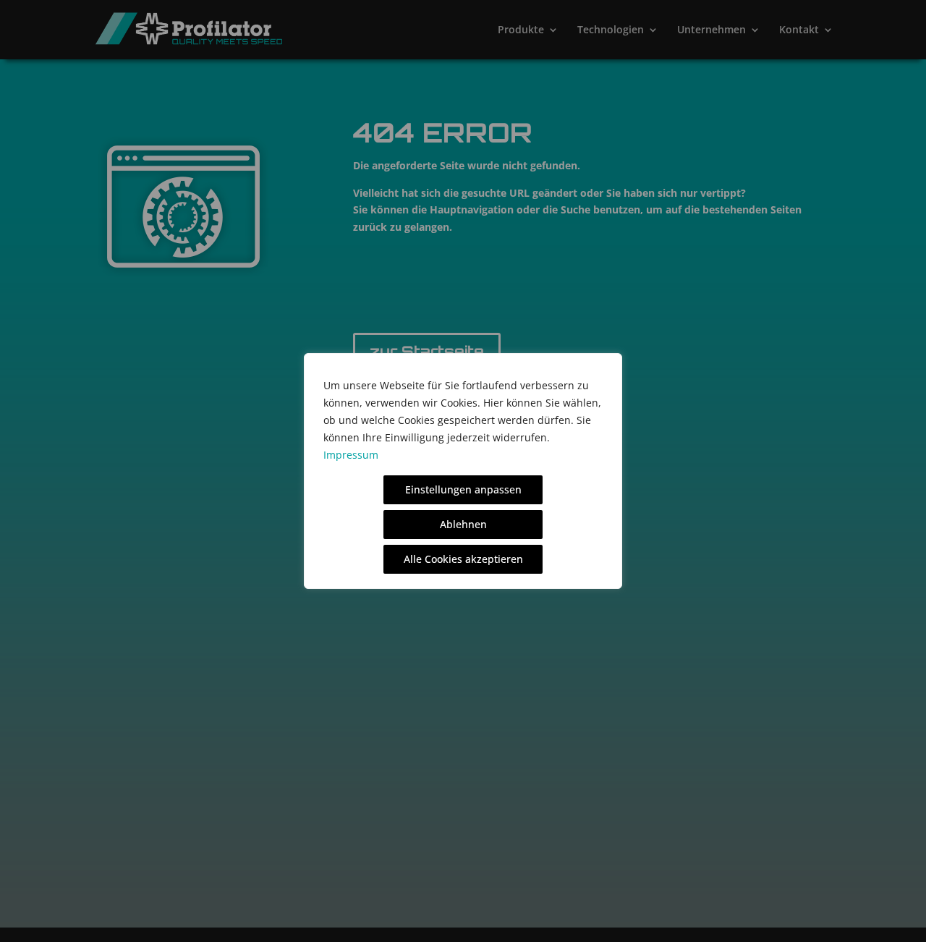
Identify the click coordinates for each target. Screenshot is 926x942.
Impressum (350, 455)
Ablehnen (463, 524)
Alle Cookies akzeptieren (463, 559)
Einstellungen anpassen (463, 489)
